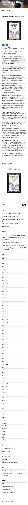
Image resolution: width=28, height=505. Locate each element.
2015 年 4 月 (5, 336)
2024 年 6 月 (5, 269)
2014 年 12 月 (5, 342)
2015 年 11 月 (5, 319)
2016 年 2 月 (5, 317)
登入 (3, 484)
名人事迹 (4, 420)
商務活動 (4, 423)
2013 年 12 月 (5, 364)
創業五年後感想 (11, 242)
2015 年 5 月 (5, 333)
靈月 (4, 238)
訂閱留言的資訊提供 (6, 489)
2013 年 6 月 (5, 372)
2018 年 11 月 (5, 283)
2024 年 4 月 (5, 275)
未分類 (3, 434)
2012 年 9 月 (5, 389)
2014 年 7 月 (5, 350)
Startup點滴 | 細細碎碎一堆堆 (8, 456)
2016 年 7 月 (5, 308)
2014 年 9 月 (5, 344)
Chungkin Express (6, 451)
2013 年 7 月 (5, 370)
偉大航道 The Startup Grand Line (9, 462)
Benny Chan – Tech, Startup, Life (9, 471)
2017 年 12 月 (5, 294)
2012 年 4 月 (5, 400)
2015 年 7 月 (5, 328)
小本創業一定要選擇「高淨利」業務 (10, 216)
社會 (3, 437)
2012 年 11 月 (5, 384)
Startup (3, 412)
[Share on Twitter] (5, 45)
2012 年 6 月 (5, 395)
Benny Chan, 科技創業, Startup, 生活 (11, 3)
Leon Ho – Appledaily (6, 454)
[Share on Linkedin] (7, 45)
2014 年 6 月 (5, 353)
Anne (4, 248)
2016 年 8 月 (5, 305)
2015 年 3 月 (5, 339)
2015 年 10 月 (5, 322)
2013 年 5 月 (5, 375)
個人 (3, 414)
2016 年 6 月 (5, 311)
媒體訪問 (4, 426)
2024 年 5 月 (5, 272)
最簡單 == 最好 (5, 226)
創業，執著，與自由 (15, 235)
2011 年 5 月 (5, 403)
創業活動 (4, 417)
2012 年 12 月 (5, 381)
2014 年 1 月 (5, 361)
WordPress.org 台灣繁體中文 (8, 492)
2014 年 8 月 (5, 347)
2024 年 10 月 (5, 261)
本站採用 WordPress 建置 (7, 501)
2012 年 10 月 (5, 386)
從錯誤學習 (4, 428)
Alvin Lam (5, 235)
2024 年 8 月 (5, 263)
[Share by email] (9, 47)
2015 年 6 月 (5, 330)
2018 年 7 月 (5, 289)
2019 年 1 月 (5, 277)
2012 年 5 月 (5, 397)
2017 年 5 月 (5, 300)
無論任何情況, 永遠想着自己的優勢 (10, 223)
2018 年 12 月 (5, 280)
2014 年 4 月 (5, 356)
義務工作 (4, 440)
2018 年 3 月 (5, 291)
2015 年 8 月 (5, 325)
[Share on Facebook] (3, 45)
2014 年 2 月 (5, 358)
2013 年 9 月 (5, 367)
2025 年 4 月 (5, 258)
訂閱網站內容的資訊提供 (7, 486)
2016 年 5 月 (5, 314)
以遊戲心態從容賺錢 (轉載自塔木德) (13, 17)
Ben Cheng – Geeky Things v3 (9, 448)
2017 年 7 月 (5, 297)
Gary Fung (5, 245)
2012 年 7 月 (5, 392)
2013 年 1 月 (5, 378)
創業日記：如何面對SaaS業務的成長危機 (11, 213)
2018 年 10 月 (5, 286)
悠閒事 (3, 431)
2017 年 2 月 (5, 303)
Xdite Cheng (4, 459)
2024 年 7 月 (5, 266)
